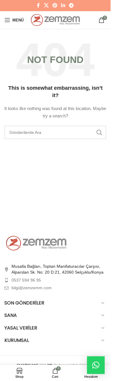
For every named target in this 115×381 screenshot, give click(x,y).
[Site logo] (55, 19)
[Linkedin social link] (63, 5)
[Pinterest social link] (54, 5)
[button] (96, 365)
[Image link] (36, 242)
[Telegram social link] (71, 5)
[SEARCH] (99, 132)
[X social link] (46, 5)
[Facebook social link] (38, 5)
